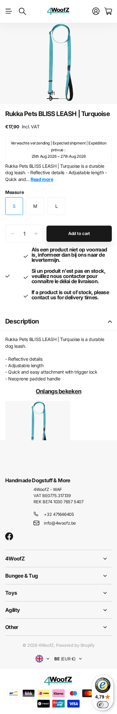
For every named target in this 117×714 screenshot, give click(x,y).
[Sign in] (95, 11)
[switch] (103, 704)
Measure (14, 192)
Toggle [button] (110, 321)
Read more (42, 179)
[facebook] (9, 536)
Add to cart (79, 233)
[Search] (22, 11)
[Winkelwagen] (108, 11)
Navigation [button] (8, 11)
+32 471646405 (59, 514)
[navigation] (64, 93)
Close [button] (58, 558)
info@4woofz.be (60, 523)
